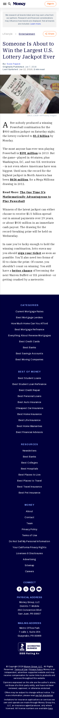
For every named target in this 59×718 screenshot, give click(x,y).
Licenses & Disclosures (29, 553)
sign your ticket (29, 253)
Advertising (29, 559)
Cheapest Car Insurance (29, 408)
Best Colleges (29, 463)
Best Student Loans (29, 378)
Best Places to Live (30, 475)
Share (51, 34)
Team (29, 523)
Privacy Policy (29, 529)
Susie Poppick (13, 64)
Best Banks (29, 347)
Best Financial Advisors (29, 432)
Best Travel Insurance (29, 487)
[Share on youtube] (39, 589)
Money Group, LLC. (33, 666)
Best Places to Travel (29, 481)
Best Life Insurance (30, 420)
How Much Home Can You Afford (29, 323)
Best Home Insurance (29, 414)
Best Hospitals (29, 469)
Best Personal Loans (29, 396)
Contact (29, 517)
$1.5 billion (41, 136)
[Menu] (5, 4)
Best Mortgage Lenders (29, 317)
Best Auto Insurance (29, 402)
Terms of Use (29, 535)
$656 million (19, 179)
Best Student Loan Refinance (29, 384)
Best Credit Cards (29, 341)
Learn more (35, 24)
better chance (22, 270)
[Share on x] (26, 589)
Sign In (50, 4)
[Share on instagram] (32, 589)
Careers (29, 571)
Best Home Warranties (29, 426)
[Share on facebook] (19, 589)
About (29, 511)
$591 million (29, 153)
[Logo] (19, 4)
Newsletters (30, 451)
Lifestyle (8, 34)
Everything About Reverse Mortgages (29, 335)
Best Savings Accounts (29, 353)
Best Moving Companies (29, 359)
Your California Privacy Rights (29, 547)
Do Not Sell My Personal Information (29, 541)
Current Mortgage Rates (29, 311)
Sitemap (29, 565)
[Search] (9, 4)
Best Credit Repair (29, 390)
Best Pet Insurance (29, 493)
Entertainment (27, 34)
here (50, 708)
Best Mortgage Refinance (29, 329)
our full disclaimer (44, 695)
